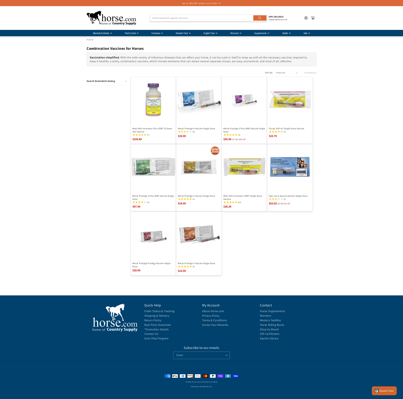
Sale (305, 33)
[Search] (260, 18)
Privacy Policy (210, 315)
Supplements (260, 33)
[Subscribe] (226, 355)
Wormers (234, 33)
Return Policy (152, 320)
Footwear (155, 33)
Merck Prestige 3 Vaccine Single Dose (196, 263)
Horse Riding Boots (272, 325)
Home (90, 39)
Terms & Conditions (214, 320)
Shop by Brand (269, 329)
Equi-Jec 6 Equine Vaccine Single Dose (288, 195)
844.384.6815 (276, 16)
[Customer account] (306, 17)
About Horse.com (213, 311)
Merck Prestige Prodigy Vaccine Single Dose (151, 265)
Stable (285, 33)
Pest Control (130, 33)
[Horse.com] (112, 18)
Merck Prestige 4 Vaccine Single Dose (196, 128)
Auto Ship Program (156, 338)
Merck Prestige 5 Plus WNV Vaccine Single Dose (244, 130)
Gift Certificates (269, 334)
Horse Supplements (272, 311)
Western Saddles (270, 320)
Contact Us (151, 334)
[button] (107, 81)
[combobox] (208, 18)
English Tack (209, 33)
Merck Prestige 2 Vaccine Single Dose (196, 195)
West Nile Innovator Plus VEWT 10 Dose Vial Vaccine (152, 130)
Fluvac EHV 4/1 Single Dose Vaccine (286, 128)
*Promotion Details (156, 329)
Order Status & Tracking (159, 311)
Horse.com (196, 382)
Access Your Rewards (215, 325)
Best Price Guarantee (157, 325)
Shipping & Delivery (156, 315)
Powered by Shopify (209, 382)
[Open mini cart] (312, 17)
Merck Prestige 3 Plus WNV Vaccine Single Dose (153, 197)
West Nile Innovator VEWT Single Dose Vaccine (242, 197)
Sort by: (269, 72)
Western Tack (182, 33)
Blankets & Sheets (101, 33)
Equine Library (269, 338)
